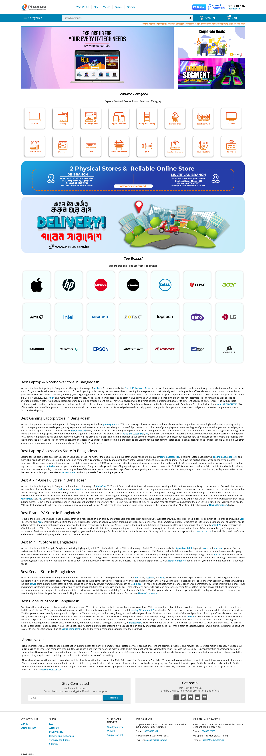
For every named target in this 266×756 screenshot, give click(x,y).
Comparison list (115, 735)
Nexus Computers (226, 404)
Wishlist (111, 731)
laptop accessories (169, 456)
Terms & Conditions (59, 739)
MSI (131, 433)
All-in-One (101, 486)
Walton (79, 489)
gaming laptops (111, 424)
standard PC (135, 622)
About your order (115, 727)
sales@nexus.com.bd (156, 739)
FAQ (51, 723)
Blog (96, 7)
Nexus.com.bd (68, 472)
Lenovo (139, 388)
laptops (98, 388)
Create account (28, 727)
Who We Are (83, 7)
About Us (54, 727)
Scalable (150, 577)
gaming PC (136, 610)
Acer (51, 397)
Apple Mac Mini (184, 548)
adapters (232, 456)
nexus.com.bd (78, 430)
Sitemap (131, 7)
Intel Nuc (218, 548)
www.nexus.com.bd (51, 669)
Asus (147, 388)
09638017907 (236, 5)
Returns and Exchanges (61, 735)
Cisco (138, 583)
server (33, 583)
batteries (50, 466)
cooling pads (219, 456)
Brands (118, 7)
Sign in (24, 723)
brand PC (216, 524)
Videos (106, 7)
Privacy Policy (56, 731)
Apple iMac (26, 498)
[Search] (190, 18)
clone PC (191, 616)
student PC (148, 610)
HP (132, 388)
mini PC (217, 554)
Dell (127, 388)
